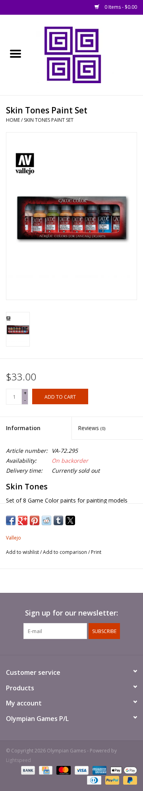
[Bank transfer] (27, 770)
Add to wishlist (23, 552)
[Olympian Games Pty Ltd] (87, 54)
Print (96, 552)
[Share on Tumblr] (58, 520)
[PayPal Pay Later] (128, 780)
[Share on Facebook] (10, 520)
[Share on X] (70, 520)
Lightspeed (18, 760)
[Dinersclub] (93, 780)
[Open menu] (15, 53)
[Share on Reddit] (46, 520)
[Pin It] (34, 520)
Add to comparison (65, 552)
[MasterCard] (63, 770)
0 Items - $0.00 (120, 7)
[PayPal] (111, 780)
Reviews (91, 428)
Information (23, 428)
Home (13, 120)
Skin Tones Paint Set (48, 120)
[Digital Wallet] (122, 770)
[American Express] (99, 770)
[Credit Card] (45, 770)
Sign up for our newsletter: (71, 613)
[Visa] (81, 770)
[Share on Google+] (22, 520)
